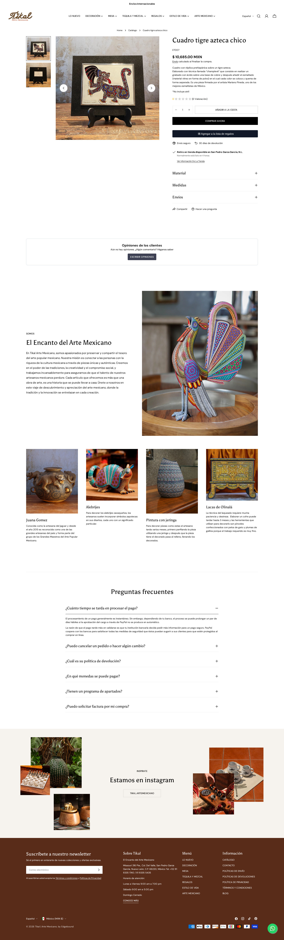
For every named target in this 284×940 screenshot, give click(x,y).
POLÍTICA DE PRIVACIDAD (236, 882)
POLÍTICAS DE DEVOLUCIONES (239, 876)
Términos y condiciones (67, 878)
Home (119, 30)
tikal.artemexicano (142, 793)
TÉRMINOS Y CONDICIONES (237, 887)
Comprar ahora (215, 120)
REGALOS (187, 882)
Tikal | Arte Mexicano (46, 926)
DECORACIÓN (189, 865)
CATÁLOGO (229, 859)
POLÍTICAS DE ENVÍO (234, 870)
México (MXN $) (54, 918)
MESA (185, 870)
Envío (175, 61)
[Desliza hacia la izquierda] (64, 88)
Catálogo (132, 30)
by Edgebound (66, 926)
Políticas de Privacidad (90, 878)
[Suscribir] (98, 869)
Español (246, 16)
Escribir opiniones (142, 256)
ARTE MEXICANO (191, 893)
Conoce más (131, 900)
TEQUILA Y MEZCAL (192, 876)
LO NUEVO (187, 859)
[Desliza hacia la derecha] (151, 88)
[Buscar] (258, 16)
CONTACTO (229, 865)
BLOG (225, 893)
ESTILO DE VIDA (190, 887)
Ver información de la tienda (191, 161)
